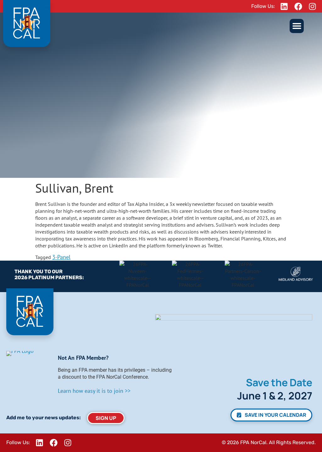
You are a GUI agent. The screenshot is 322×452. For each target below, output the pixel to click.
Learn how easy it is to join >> (94, 390)
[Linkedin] (284, 6)
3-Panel (61, 257)
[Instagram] (312, 6)
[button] (297, 26)
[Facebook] (298, 6)
